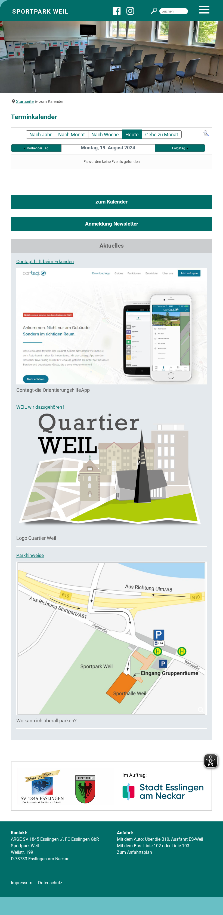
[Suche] (206, 135)
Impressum (21, 882)
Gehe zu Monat (161, 134)
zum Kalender (111, 202)
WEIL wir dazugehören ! (40, 407)
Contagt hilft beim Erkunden (45, 261)
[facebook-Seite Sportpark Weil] (119, 13)
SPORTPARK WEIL (40, 11)
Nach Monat (71, 134)
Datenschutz (50, 882)
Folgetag (178, 148)
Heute (132, 134)
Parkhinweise (30, 555)
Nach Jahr (40, 134)
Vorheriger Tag (37, 148)
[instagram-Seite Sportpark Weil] (133, 13)
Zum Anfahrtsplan (134, 852)
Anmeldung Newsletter (111, 224)
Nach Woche (105, 134)
